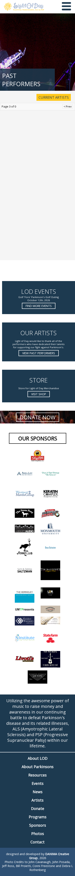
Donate (37, 808)
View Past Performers (38, 353)
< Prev (68, 106)
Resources (37, 775)
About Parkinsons (38, 766)
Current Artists (54, 97)
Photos (37, 833)
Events (38, 783)
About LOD (38, 758)
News (37, 791)
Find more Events (39, 306)
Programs (37, 816)
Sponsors (37, 825)
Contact (37, 841)
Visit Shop (38, 394)
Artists (37, 800)
